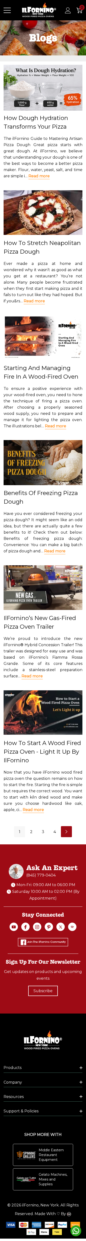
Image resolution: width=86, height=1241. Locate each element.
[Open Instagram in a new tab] (37, 927)
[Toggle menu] (7, 10)
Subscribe (43, 991)
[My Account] (65, 10)
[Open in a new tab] (60, 927)
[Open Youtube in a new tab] (14, 927)
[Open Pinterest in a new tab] (49, 927)
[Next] (66, 831)
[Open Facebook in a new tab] (25, 927)
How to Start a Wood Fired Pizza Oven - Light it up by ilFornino (42, 752)
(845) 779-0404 (41, 875)
